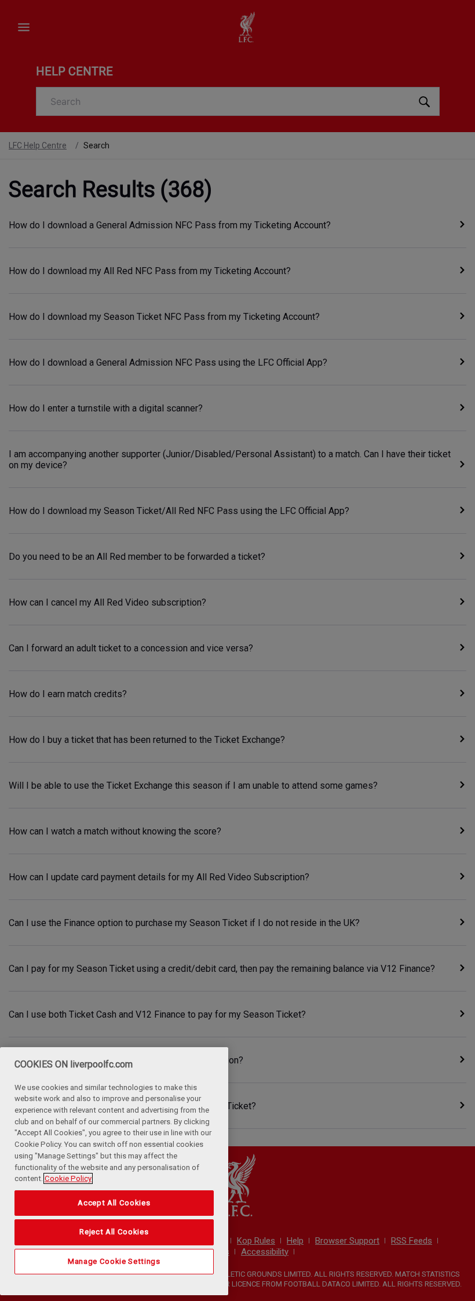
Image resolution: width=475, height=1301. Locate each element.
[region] (114, 1171)
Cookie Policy (68, 1178)
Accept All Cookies (114, 1202)
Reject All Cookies (113, 1231)
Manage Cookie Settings (114, 1261)
